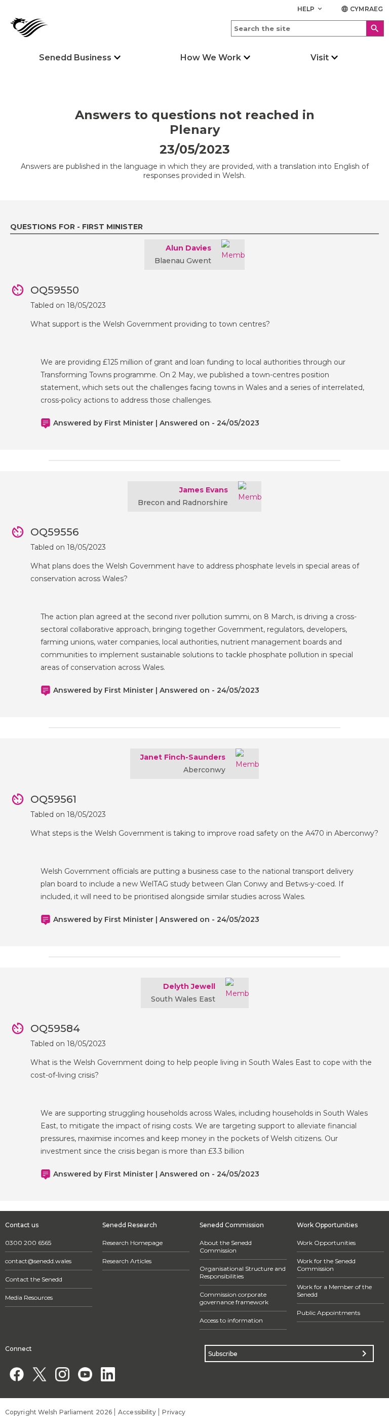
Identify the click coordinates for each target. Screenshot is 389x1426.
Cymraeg (362, 9)
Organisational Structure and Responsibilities (243, 1272)
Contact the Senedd (33, 1279)
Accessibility (137, 1412)
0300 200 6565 (28, 1242)
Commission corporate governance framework (234, 1298)
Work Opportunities (326, 1242)
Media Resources (29, 1297)
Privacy (173, 1412)
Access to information (231, 1320)
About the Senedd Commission (226, 1246)
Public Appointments (328, 1312)
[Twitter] (39, 1374)
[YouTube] (84, 1374)
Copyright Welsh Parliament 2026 (58, 1412)
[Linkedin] (107, 1374)
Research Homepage (132, 1242)
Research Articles (126, 1261)
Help (310, 9)
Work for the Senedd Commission (326, 1264)
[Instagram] (62, 1374)
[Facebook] (16, 1374)
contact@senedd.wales (38, 1261)
